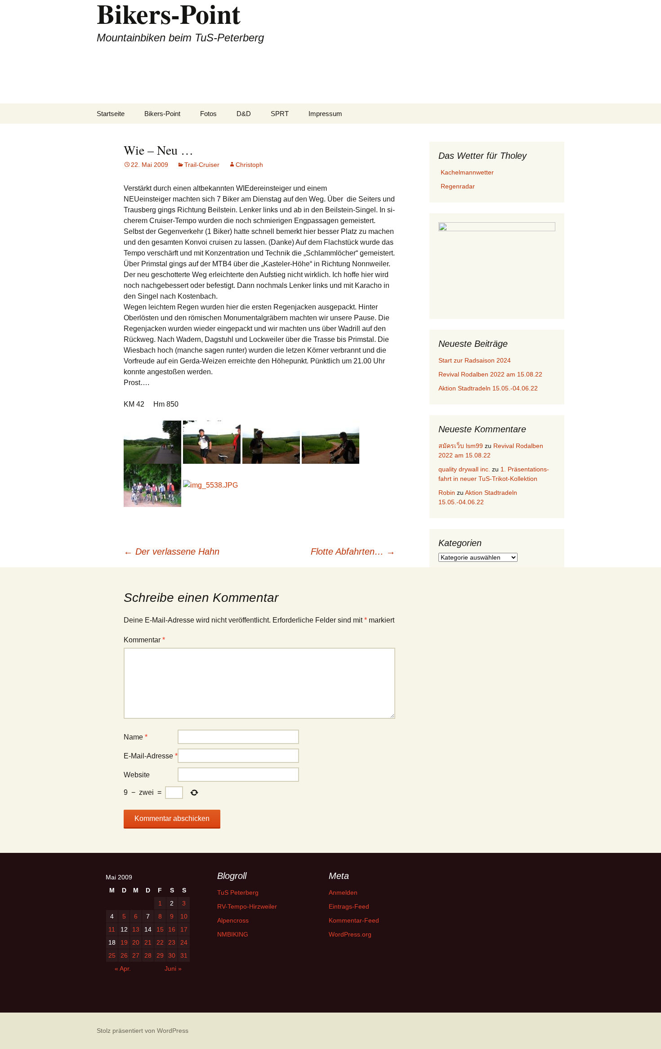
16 (171, 929)
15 (160, 929)
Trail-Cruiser (201, 164)
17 (184, 929)
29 (160, 955)
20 (135, 942)
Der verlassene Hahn (171, 551)
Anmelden (343, 892)
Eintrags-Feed (349, 906)
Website (137, 775)
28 (148, 955)
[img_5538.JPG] (210, 485)
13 (135, 929)
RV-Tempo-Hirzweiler (247, 906)
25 (112, 955)
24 (184, 942)
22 (160, 942)
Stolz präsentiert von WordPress (142, 1030)
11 (111, 929)
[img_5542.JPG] (152, 442)
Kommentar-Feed (354, 920)
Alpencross (233, 920)
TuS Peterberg (238, 892)
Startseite (111, 113)
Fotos (208, 113)
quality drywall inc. (464, 469)
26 (124, 955)
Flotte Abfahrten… (353, 551)
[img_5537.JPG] (152, 485)
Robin (446, 492)
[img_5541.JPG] (212, 442)
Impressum (325, 113)
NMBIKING (232, 934)
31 (184, 955)
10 (184, 916)
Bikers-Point (162, 113)
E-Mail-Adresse (151, 756)
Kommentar (144, 640)
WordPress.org (350, 934)
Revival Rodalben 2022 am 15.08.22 (490, 374)
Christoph (249, 164)
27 (135, 955)
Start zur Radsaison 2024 (474, 360)
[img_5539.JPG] (330, 442)
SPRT (280, 113)
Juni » (173, 968)
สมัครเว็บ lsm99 (460, 445)
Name (135, 737)
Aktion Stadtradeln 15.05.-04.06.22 (488, 388)
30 (171, 955)
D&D (244, 113)
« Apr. (123, 968)
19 (124, 942)
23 (171, 942)
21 (148, 942)
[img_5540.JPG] (271, 442)
